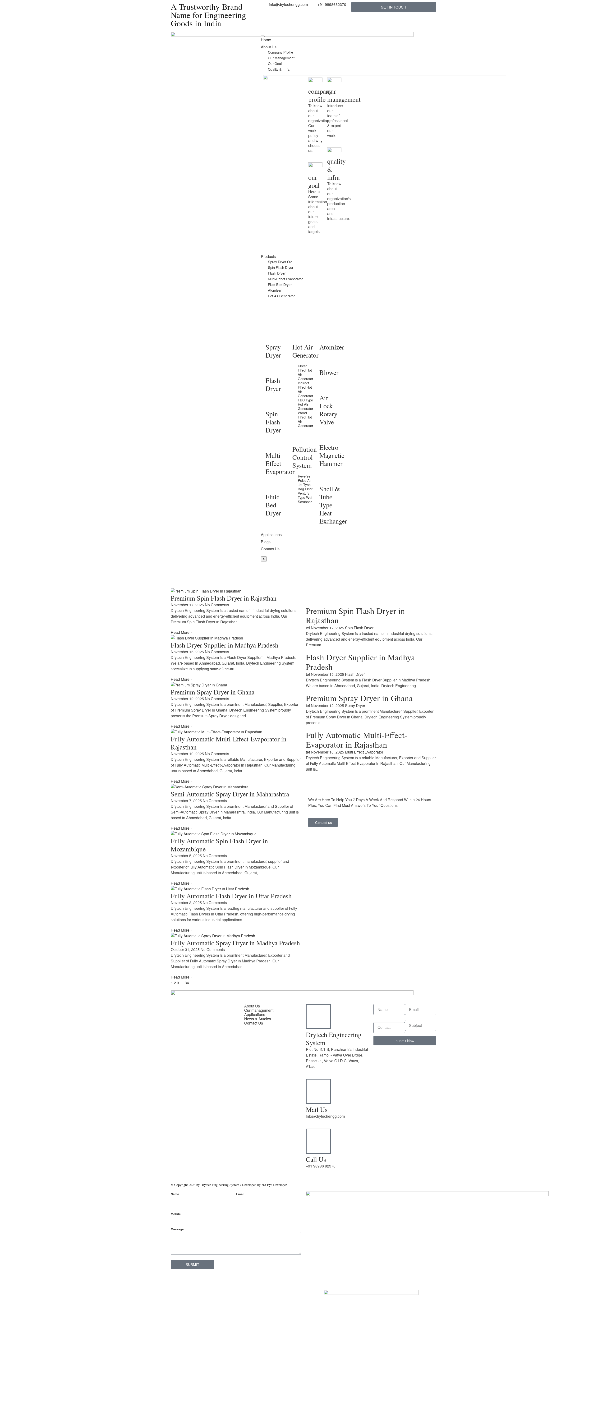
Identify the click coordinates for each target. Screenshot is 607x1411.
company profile (320, 95)
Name (175, 1194)
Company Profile (280, 52)
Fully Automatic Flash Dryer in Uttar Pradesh (231, 895)
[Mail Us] (318, 1091)
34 (187, 982)
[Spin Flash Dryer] (271, 403)
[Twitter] (177, 1144)
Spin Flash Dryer (280, 267)
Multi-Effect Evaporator (285, 278)
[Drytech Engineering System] (318, 1016)
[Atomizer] (325, 336)
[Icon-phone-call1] (267, 38)
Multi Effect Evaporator (280, 463)
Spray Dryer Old (280, 261)
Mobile (176, 1214)
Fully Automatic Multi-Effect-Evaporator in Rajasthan (228, 742)
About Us (268, 47)
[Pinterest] (202, 1158)
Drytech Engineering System (333, 1038)
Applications (271, 534)
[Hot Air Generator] (298, 336)
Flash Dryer (276, 273)
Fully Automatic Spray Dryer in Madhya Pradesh (235, 942)
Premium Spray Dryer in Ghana (212, 691)
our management (344, 95)
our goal (314, 181)
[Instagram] (215, 1144)
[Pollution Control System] (298, 438)
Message (177, 1229)
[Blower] (325, 362)
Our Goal (275, 63)
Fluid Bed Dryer (280, 284)
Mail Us (316, 1109)
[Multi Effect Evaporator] (271, 444)
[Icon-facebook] (177, 1158)
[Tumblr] (202, 1144)
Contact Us (270, 549)
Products (268, 256)
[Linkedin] (189, 1144)
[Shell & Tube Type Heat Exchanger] (325, 478)
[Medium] (189, 1158)
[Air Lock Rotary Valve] (325, 387)
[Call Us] (318, 1141)
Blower (328, 372)
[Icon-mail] (292, 38)
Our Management (281, 57)
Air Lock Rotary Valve (328, 409)
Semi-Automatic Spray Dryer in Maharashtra (230, 793)
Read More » (182, 632)
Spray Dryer (273, 350)
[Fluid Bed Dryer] (271, 486)
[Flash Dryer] (271, 370)
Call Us (316, 1159)
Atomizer (274, 290)
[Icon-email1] (279, 38)
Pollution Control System (304, 457)
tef (308, 627)
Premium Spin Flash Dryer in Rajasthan (223, 597)
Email (240, 1194)
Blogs (266, 541)
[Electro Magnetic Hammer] (325, 436)
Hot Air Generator (281, 295)
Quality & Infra (279, 69)
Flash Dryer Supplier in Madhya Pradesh (224, 644)
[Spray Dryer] (271, 336)
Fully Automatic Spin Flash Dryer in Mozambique (219, 844)
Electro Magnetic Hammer (331, 455)
